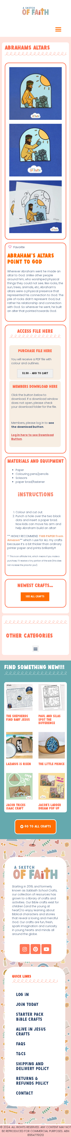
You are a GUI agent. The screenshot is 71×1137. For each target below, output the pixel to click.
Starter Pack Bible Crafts (29, 1017)
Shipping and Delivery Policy (32, 1066)
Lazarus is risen (18, 764)
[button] (58, 29)
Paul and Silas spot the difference (49, 720)
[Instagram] (25, 949)
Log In (22, 995)
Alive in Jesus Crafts (31, 1031)
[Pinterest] (35, 949)
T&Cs (21, 1054)
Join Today (27, 1005)
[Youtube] (46, 949)
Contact (24, 1093)
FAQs (20, 1044)
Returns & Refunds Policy (32, 1081)
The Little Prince (51, 764)
